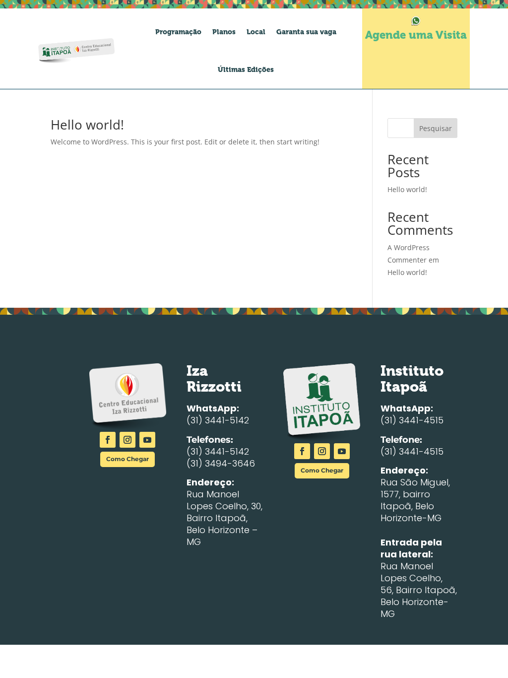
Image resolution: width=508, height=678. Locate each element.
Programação (178, 32)
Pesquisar (435, 128)
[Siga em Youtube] (147, 440)
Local (256, 32)
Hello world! (87, 125)
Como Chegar (127, 459)
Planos (224, 32)
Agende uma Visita (416, 35)
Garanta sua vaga (306, 32)
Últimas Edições (246, 70)
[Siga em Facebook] (108, 440)
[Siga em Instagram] (127, 440)
